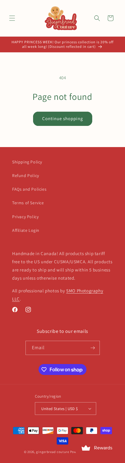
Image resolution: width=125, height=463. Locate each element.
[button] (12, 18)
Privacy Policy (25, 216)
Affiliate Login (25, 230)
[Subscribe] (93, 348)
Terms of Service (28, 202)
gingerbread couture (52, 452)
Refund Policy (25, 175)
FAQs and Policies (29, 189)
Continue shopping (62, 118)
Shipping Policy (27, 162)
